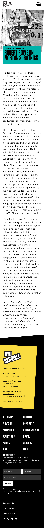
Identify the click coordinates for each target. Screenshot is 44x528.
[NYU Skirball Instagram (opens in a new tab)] (12, 519)
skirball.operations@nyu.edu (14, 396)
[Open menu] (38, 4)
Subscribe (8, 483)
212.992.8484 (8, 394)
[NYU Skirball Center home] (12, 358)
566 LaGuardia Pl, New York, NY (16, 368)
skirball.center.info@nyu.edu (14, 376)
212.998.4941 (8, 384)
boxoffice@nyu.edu (10, 386)
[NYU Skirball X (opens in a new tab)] (8, 519)
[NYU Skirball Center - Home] (7, 4)
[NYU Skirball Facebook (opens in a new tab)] (4, 519)
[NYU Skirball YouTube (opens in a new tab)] (16, 519)
